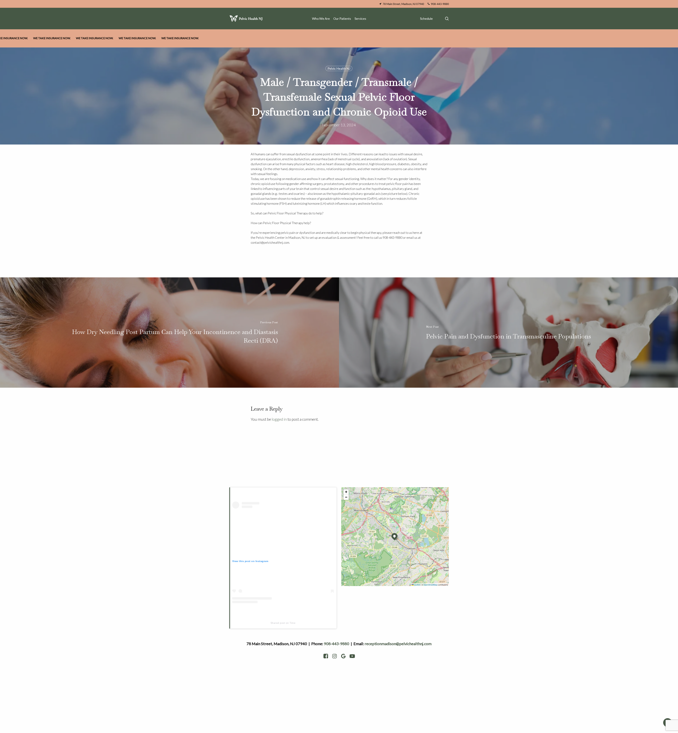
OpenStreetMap (430, 584)
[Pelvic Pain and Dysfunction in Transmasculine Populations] (508, 332)
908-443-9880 (336, 643)
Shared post (277, 622)
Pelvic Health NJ (339, 68)
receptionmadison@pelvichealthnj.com (398, 643)
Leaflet (417, 584)
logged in (279, 419)
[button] (394, 536)
